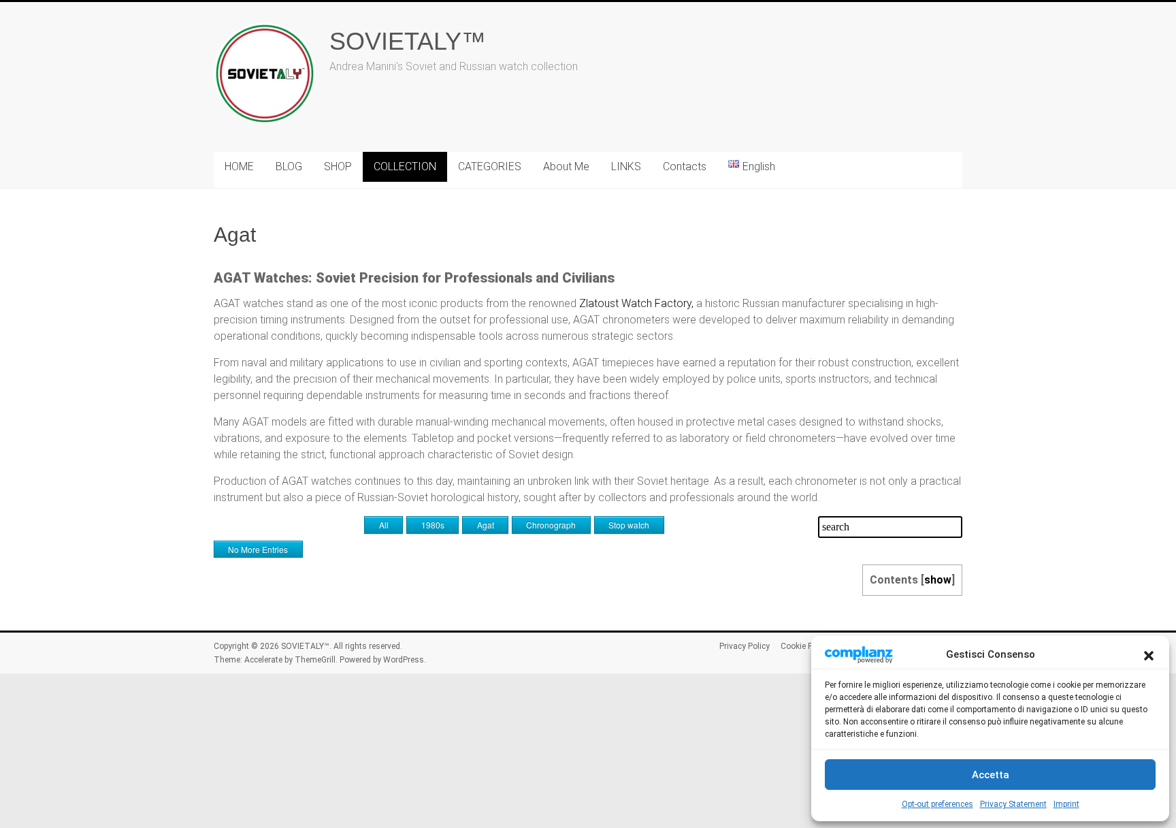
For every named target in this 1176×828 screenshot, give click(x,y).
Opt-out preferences (937, 804)
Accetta (990, 775)
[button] (1149, 654)
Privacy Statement (1013, 804)
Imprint (1066, 804)
